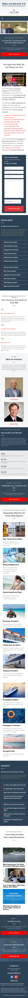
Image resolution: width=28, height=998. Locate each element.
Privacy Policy (14, 996)
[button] (2, 18)
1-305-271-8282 (14, 12)
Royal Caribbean (15, 147)
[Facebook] (12, 977)
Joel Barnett (14, 399)
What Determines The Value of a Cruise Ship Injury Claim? (14, 865)
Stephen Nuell (14, 424)
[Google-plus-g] (16, 977)
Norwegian (5, 150)
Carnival (7, 147)
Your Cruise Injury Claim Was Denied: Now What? (14, 886)
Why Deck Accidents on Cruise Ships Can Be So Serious (12, 907)
